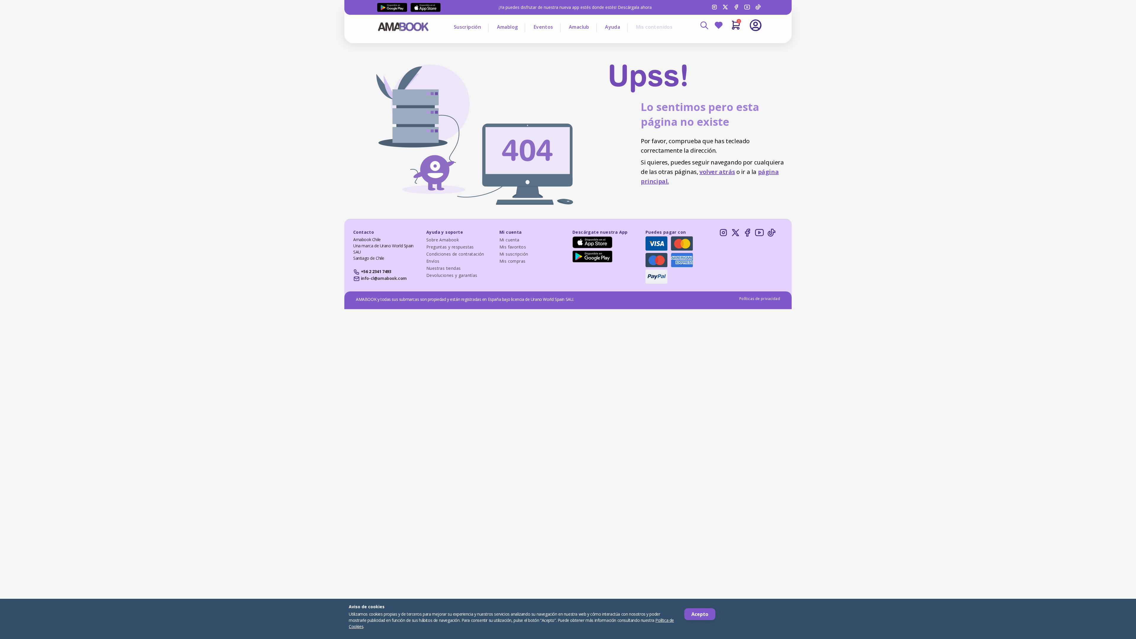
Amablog (507, 27)
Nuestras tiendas (443, 268)
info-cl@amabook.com (384, 278)
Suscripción (467, 27)
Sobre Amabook (442, 240)
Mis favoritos (512, 247)
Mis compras (512, 261)
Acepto (699, 614)
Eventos (543, 27)
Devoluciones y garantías (451, 275)
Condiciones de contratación (455, 254)
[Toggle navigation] (731, 41)
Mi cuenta (509, 240)
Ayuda (612, 27)
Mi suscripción (513, 254)
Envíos (432, 261)
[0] (735, 27)
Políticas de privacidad (759, 298)
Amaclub (579, 27)
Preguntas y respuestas (450, 247)
